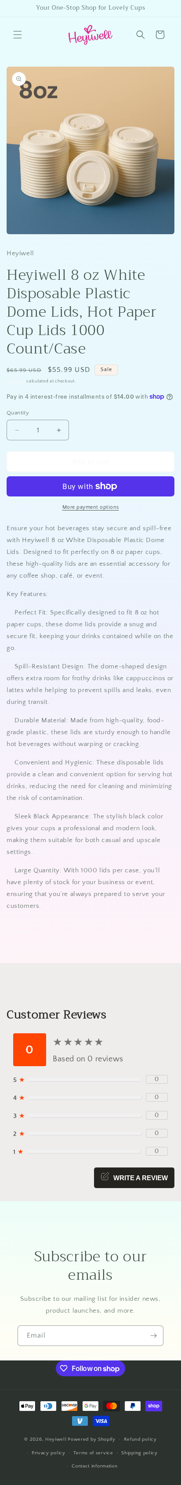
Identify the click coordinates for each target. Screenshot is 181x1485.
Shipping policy (139, 1453)
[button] (17, 34)
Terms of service (93, 1453)
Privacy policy (48, 1453)
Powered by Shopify (92, 1439)
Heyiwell (56, 1439)
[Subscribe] (153, 1335)
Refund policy (140, 1439)
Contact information (94, 1466)
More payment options (90, 507)
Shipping (16, 381)
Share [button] (23, 932)
